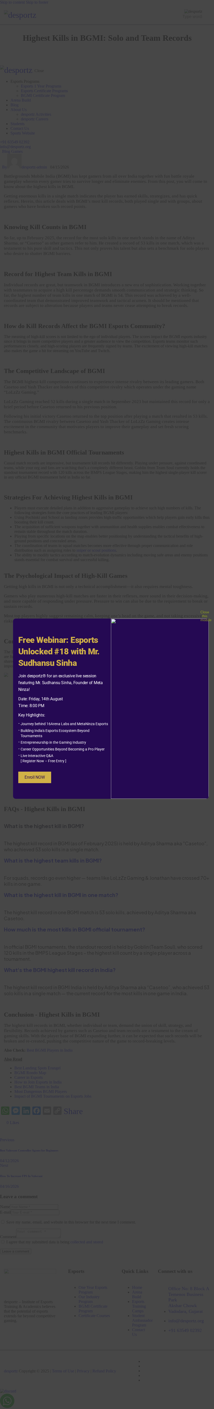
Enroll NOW (35, 777)
